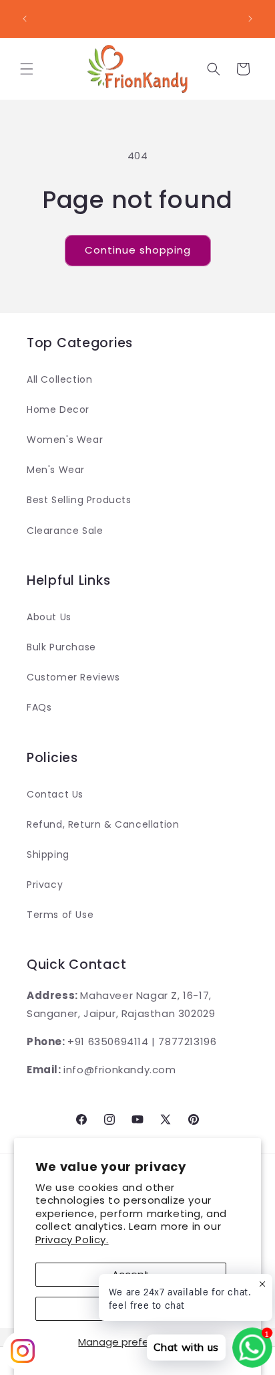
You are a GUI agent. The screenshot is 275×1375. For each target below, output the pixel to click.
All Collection (59, 379)
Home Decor (58, 409)
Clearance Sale (65, 530)
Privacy (45, 884)
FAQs (39, 707)
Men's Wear (56, 469)
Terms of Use (60, 914)
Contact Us (55, 794)
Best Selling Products (79, 500)
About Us (49, 617)
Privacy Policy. (72, 1239)
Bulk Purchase (61, 647)
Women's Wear (65, 439)
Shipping (48, 854)
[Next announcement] (250, 18)
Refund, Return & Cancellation (103, 824)
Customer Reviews (73, 677)
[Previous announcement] (24, 18)
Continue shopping (138, 250)
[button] (26, 69)
